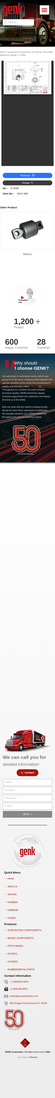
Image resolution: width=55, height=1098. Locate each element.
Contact (26, 183)
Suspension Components (19, 52)
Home (3, 52)
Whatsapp (25, 175)
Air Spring (36, 52)
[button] (44, 10)
